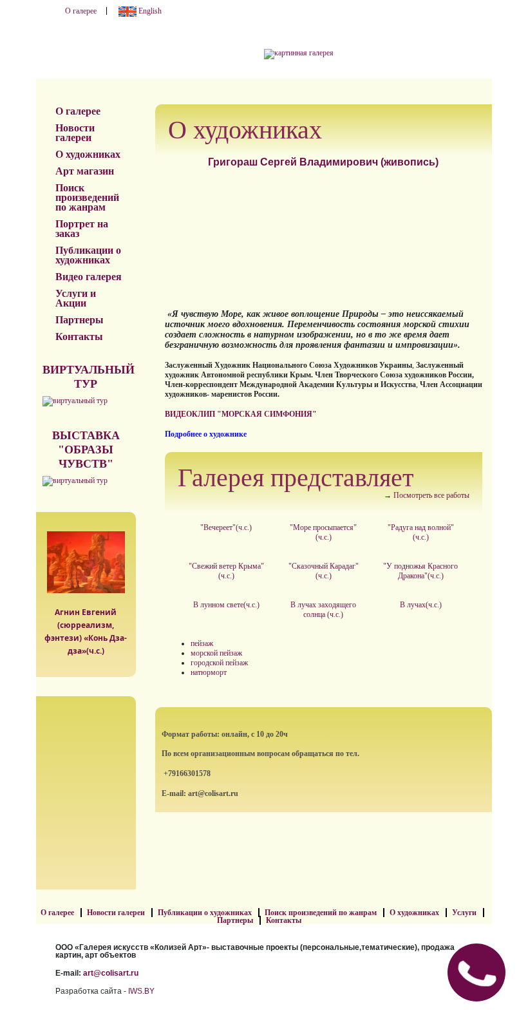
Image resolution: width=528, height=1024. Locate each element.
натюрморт (209, 672)
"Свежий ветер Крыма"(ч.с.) (226, 571)
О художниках (87, 154)
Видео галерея (88, 276)
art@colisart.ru (110, 973)
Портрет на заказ (81, 228)
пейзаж (202, 643)
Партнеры (79, 319)
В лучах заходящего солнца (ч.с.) (323, 609)
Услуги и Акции (75, 298)
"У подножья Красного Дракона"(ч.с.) (420, 571)
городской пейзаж (219, 662)
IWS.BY (141, 991)
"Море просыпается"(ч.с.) (323, 532)
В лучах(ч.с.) (421, 604)
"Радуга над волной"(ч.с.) (421, 532)
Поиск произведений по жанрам (87, 197)
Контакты (79, 336)
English (149, 10)
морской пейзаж (216, 653)
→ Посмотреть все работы (426, 495)
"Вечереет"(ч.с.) (226, 527)
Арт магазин (84, 171)
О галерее (81, 10)
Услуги (464, 912)
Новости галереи (75, 132)
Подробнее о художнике (206, 434)
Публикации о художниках (88, 255)
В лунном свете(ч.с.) (226, 604)
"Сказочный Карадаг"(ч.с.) (323, 571)
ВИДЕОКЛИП (190, 414)
